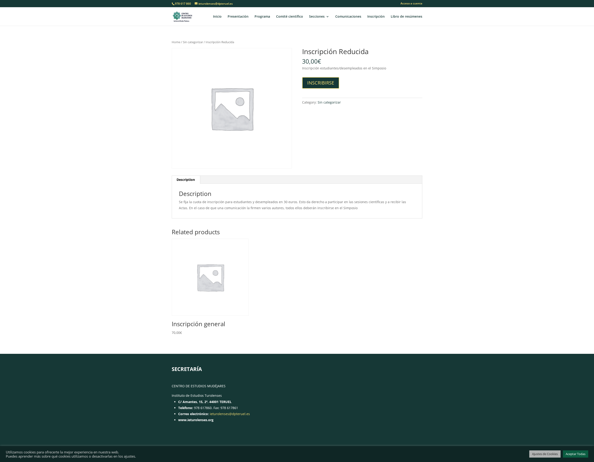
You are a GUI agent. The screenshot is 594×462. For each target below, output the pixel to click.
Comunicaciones (348, 17)
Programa (262, 17)
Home (176, 42)
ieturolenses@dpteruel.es (230, 414)
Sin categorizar (193, 42)
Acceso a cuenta (411, 3)
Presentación (238, 17)
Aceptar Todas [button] (575, 454)
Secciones (317, 17)
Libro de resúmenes (406, 17)
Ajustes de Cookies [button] (545, 454)
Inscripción (376, 17)
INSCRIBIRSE (320, 83)
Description (186, 179)
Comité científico (289, 17)
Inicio (217, 17)
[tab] (185, 180)
